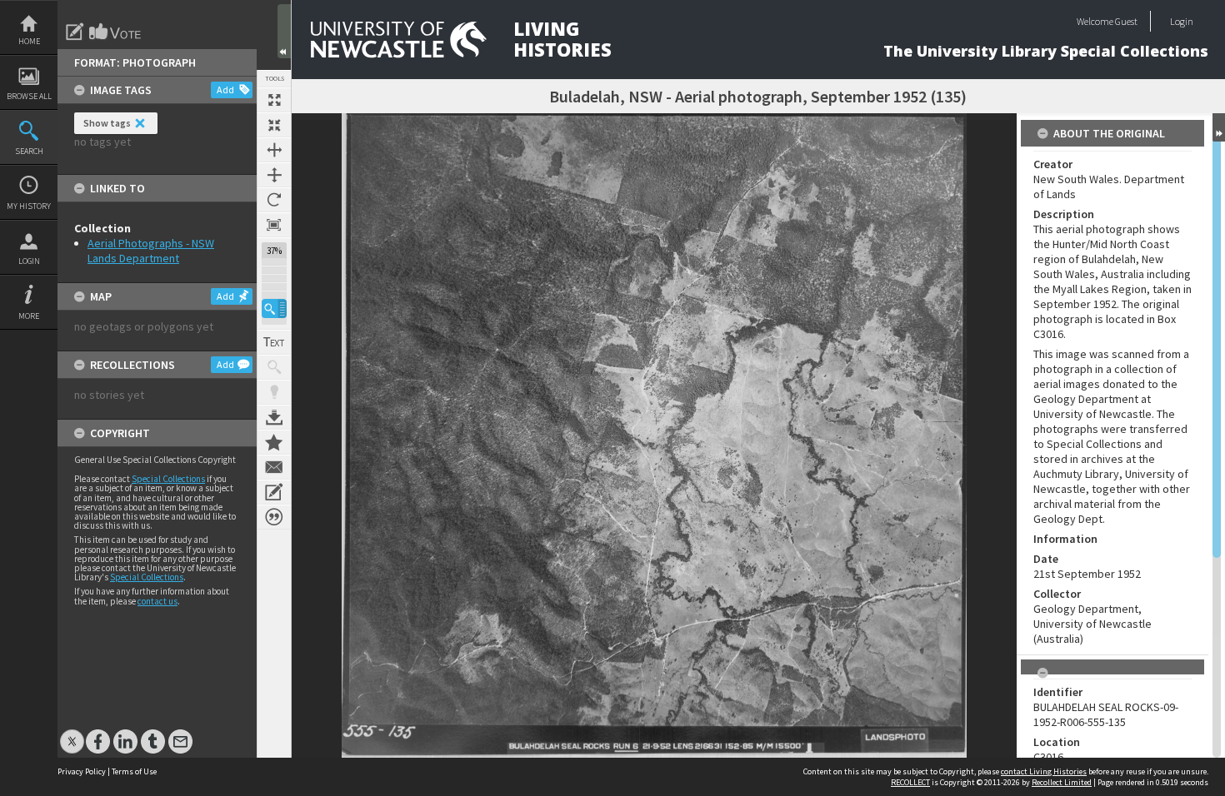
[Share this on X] (72, 733)
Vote (116, 31)
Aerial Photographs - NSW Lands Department (151, 251)
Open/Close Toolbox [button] (284, 31)
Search (29, 151)
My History (29, 206)
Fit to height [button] (274, 174)
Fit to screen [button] (274, 124)
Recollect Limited (1062, 782)
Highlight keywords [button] (274, 392)
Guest (1126, 21)
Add (225, 89)
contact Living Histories (1044, 771)
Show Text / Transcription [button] (274, 342)
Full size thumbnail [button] (274, 99)
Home (29, 41)
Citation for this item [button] (274, 517)
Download (274, 417)
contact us (158, 601)
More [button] (28, 316)
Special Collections (168, 479)
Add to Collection (274, 442)
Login (29, 261)
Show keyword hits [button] (274, 367)
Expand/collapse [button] (1218, 127)
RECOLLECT (910, 782)
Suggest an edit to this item (75, 31)
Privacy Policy (82, 771)
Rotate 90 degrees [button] (274, 199)
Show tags (107, 123)
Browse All (29, 96)
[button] (274, 308)
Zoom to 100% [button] (274, 224)
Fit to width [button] (274, 149)
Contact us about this (274, 467)
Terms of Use (134, 771)
